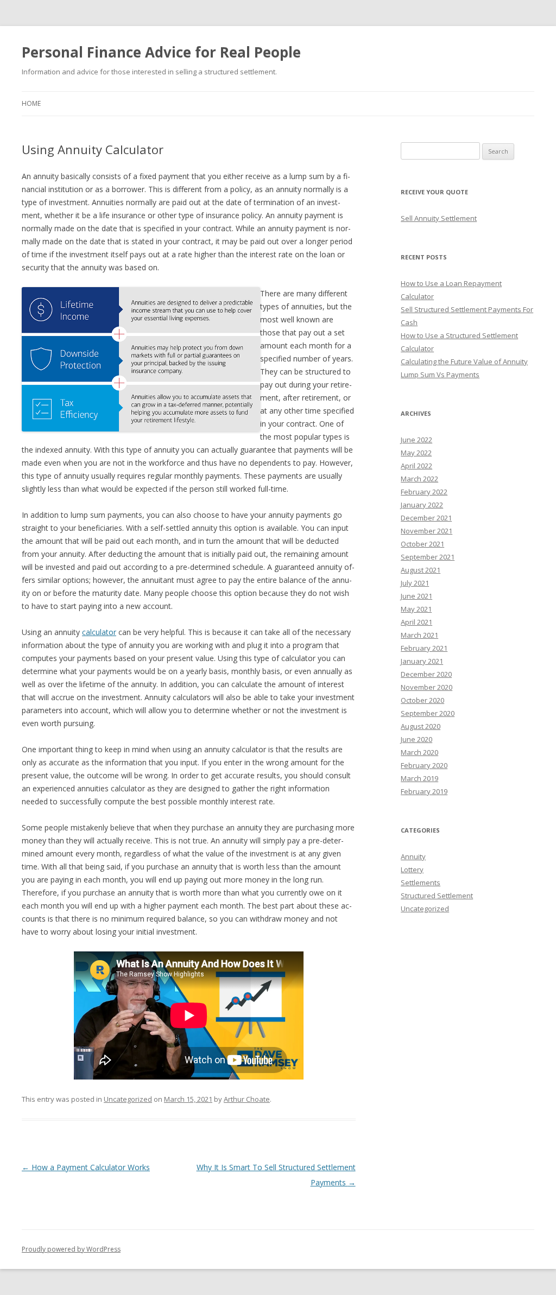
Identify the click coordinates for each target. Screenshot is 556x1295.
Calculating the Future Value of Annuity (464, 361)
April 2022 (416, 466)
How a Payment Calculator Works (86, 1167)
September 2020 (427, 713)
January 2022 (422, 505)
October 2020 (422, 700)
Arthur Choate (247, 1099)
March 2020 (419, 752)
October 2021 (422, 544)
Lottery (412, 869)
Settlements (420, 882)
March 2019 (419, 778)
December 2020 (426, 674)
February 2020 (424, 765)
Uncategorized (128, 1099)
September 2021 (427, 557)
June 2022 (416, 440)
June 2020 (416, 739)
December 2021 (426, 518)
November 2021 (426, 531)
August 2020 (420, 726)
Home (31, 103)
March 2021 (419, 635)
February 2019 (424, 791)
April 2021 (416, 622)
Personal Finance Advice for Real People (161, 52)
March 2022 (419, 479)
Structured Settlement (437, 895)
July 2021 (415, 583)
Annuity (413, 856)
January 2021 (422, 661)
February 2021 (424, 648)
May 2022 (416, 453)
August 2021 (420, 570)
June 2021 (416, 596)
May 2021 (416, 609)
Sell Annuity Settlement (439, 218)
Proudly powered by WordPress (71, 1249)
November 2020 (426, 687)
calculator (99, 632)
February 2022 (424, 492)
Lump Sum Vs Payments (440, 374)
